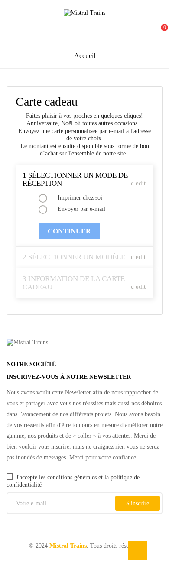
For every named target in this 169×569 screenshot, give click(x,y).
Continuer (69, 231)
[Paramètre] (139, 31)
